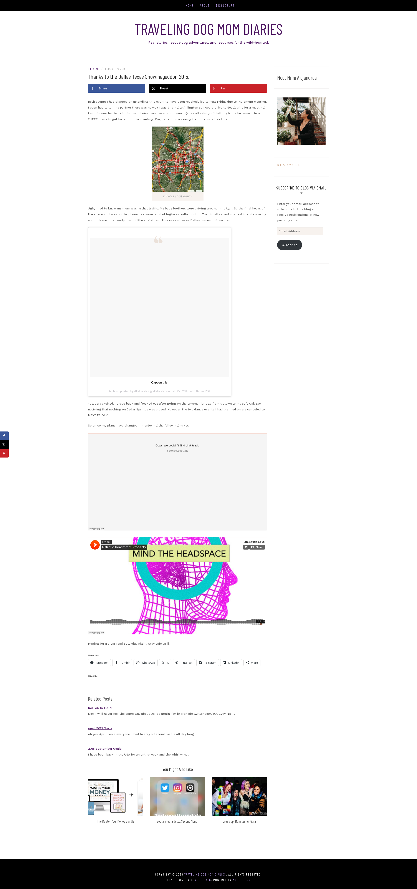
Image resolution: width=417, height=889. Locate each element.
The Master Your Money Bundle (115, 821)
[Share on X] (4, 444)
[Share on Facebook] (4, 435)
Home (190, 5)
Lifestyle (94, 69)
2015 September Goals (105, 749)
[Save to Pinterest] (4, 453)
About (205, 5)
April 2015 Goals (100, 728)
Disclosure (225, 5)
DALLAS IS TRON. (100, 708)
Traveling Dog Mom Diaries (209, 29)
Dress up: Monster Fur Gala (239, 821)
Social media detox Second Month (177, 821)
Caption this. (159, 382)
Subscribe (289, 245)
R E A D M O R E (288, 165)
